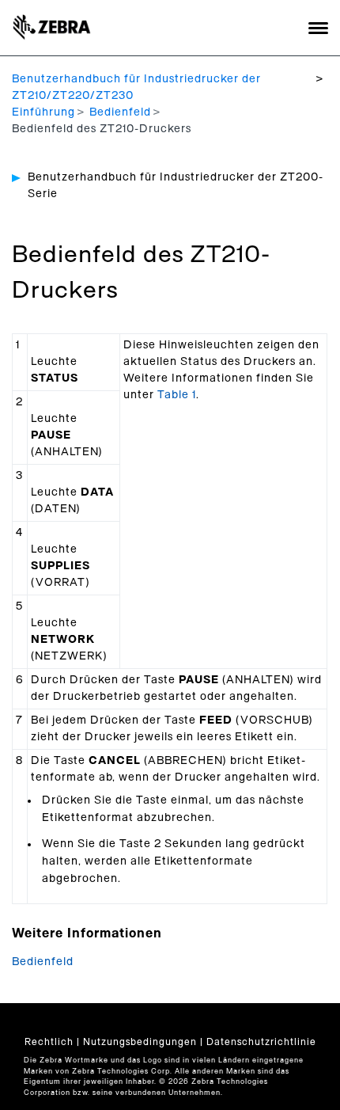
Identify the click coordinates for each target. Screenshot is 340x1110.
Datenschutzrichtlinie (261, 1042)
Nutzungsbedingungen (140, 1042)
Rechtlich (49, 1042)
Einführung (43, 112)
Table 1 (176, 395)
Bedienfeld (120, 112)
